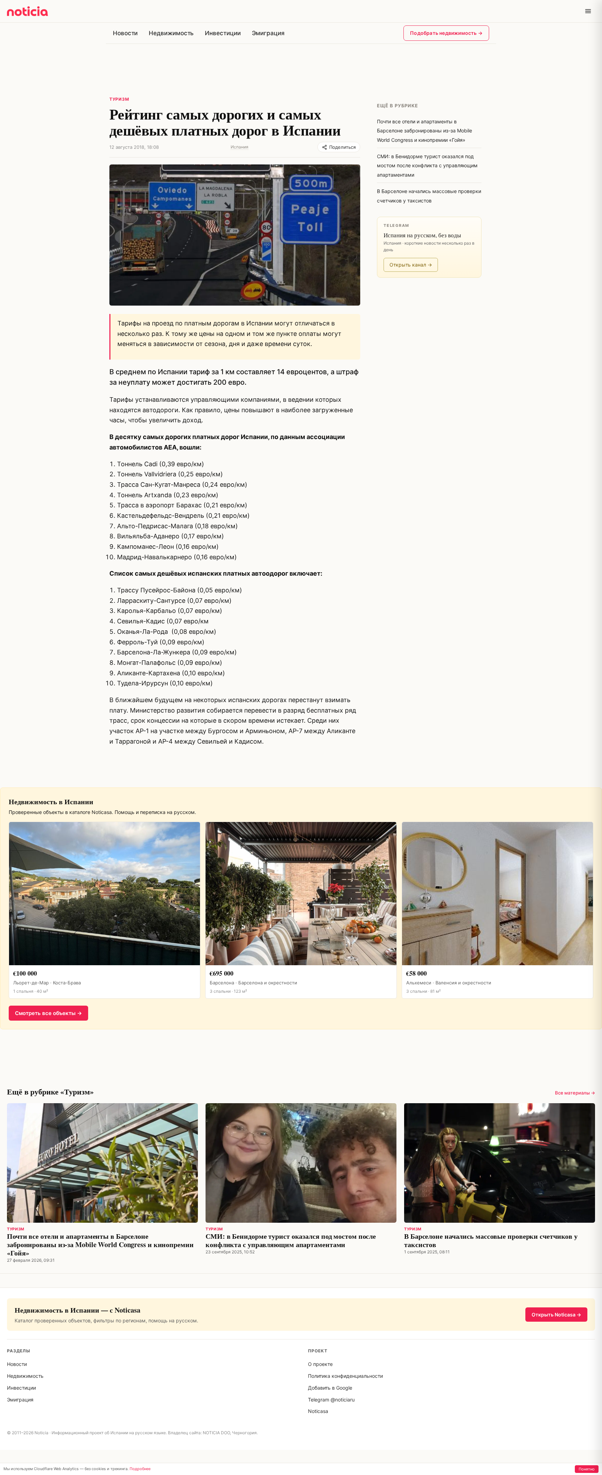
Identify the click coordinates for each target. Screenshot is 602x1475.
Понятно (587, 1469)
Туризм (119, 99)
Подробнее (140, 1468)
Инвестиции (222, 33)
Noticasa (318, 1411)
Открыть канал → (410, 265)
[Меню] (588, 11)
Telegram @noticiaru (331, 1400)
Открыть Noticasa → (556, 1314)
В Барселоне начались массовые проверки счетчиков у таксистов (491, 1240)
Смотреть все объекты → (48, 1013)
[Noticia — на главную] (27, 11)
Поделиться (342, 147)
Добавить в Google (330, 1388)
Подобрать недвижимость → (446, 33)
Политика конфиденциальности (345, 1376)
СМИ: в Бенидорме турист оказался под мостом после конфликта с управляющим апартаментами (291, 1240)
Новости (125, 33)
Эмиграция (268, 33)
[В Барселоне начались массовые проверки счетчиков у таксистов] (499, 1163)
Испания (239, 146)
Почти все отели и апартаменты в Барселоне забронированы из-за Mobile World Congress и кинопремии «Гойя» (100, 1244)
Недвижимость (171, 33)
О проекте (320, 1364)
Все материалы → (575, 1093)
